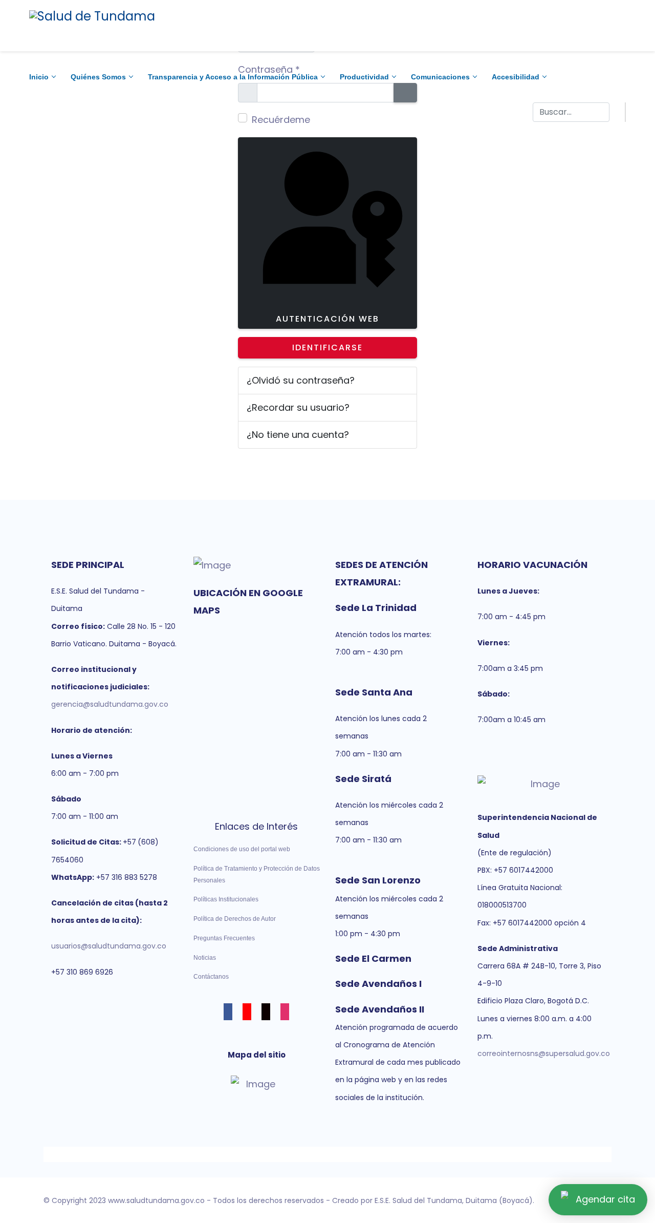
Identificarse (327, 347)
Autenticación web (327, 319)
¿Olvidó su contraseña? (301, 380)
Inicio (39, 77)
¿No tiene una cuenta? (298, 434)
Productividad (364, 77)
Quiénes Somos (98, 77)
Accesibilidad (515, 77)
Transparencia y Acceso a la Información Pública (233, 77)
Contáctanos (211, 976)
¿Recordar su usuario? (298, 407)
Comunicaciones (440, 77)
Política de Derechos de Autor (234, 918)
